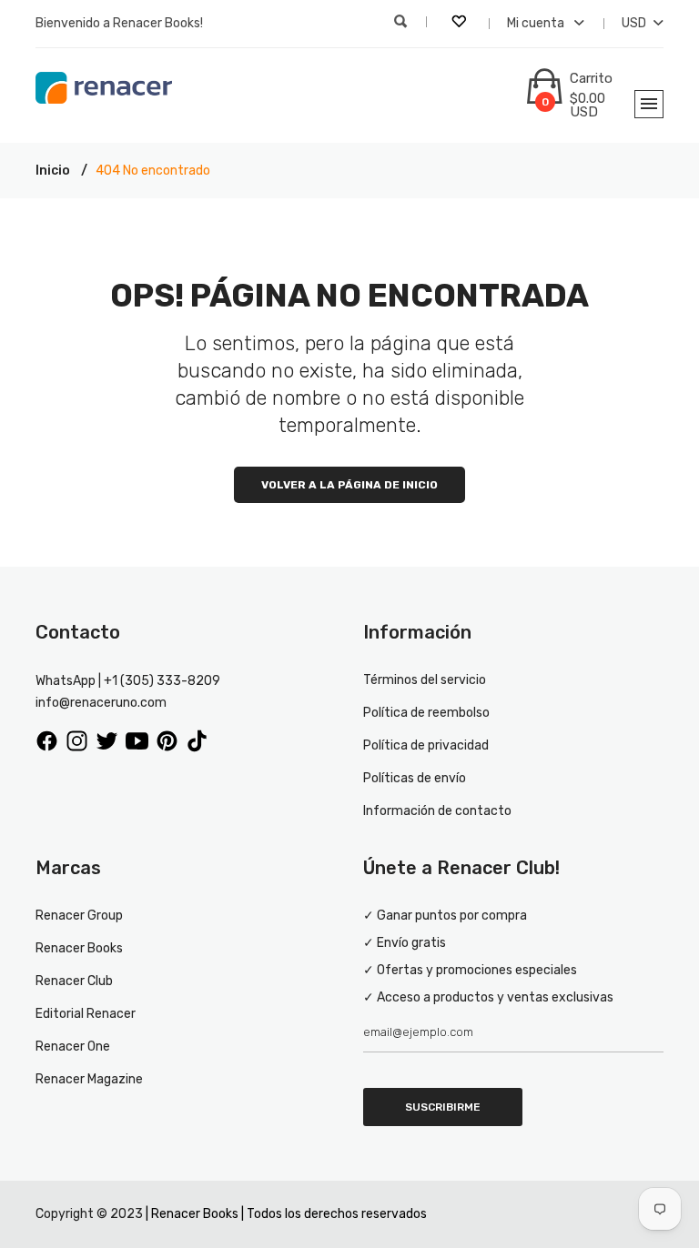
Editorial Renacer (85, 1014)
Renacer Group (79, 915)
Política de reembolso (426, 712)
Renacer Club (74, 981)
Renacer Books (79, 948)
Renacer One (72, 1046)
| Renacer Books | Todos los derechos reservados (286, 1214)
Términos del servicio (424, 680)
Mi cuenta (537, 23)
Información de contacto (437, 811)
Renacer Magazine (89, 1079)
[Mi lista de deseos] (460, 23)
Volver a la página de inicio (349, 484)
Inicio (52, 170)
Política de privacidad (426, 745)
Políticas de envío (414, 778)
